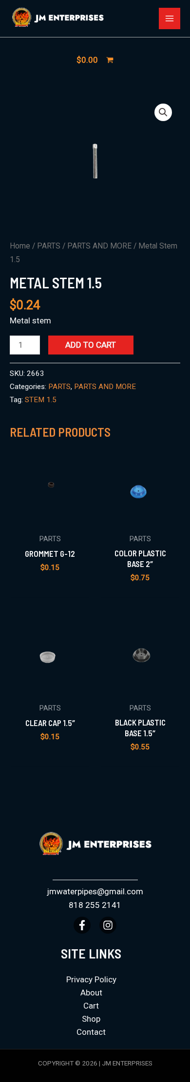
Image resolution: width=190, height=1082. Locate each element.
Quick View (50, 518)
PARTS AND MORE (99, 245)
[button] (163, 112)
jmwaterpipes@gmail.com (95, 891)
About (91, 992)
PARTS (48, 245)
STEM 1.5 (41, 399)
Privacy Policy (91, 979)
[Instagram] (107, 925)
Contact (91, 1032)
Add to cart (90, 345)
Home (20, 245)
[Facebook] (82, 925)
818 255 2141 (95, 905)
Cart (91, 1006)
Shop (91, 1019)
